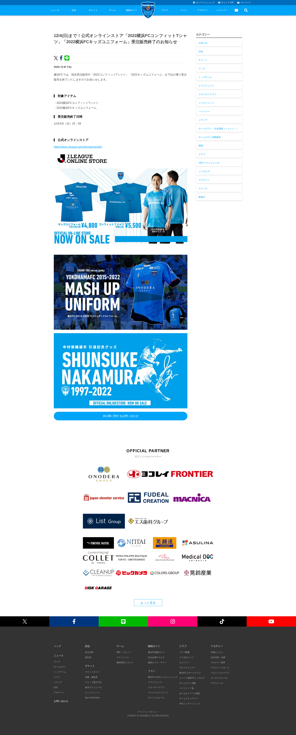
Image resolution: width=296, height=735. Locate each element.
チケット (93, 10)
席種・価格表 (91, 677)
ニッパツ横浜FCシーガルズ (192, 678)
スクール (203, 188)
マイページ (246, 2)
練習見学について (125, 662)
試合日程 (89, 652)
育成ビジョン (217, 652)
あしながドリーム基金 (189, 693)
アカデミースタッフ (220, 667)
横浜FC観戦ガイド (156, 652)
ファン (183, 10)
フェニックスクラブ (220, 673)
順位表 (88, 657)
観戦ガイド (131, 10)
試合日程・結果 (218, 657)
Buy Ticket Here (92, 697)
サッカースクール (219, 678)
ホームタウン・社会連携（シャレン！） (219, 128)
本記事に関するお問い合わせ (120, 416)
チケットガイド (92, 672)
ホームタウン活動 (187, 683)
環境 (201, 145)
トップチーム (205, 77)
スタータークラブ (207, 94)
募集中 (202, 197)
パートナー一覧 (186, 688)
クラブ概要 (184, 652)
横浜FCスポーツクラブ (190, 673)
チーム (112, 10)
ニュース (54, 10)
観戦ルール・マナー (157, 662)
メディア (203, 120)
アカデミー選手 (218, 662)
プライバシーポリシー (148, 712)
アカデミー (202, 10)
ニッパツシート (92, 692)
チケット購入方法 (93, 682)
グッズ (202, 68)
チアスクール (217, 683)
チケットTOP (227, 2)
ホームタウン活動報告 (210, 137)
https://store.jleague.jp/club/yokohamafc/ (78, 146)
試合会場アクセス (156, 657)
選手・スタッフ (124, 652)
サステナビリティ (187, 667)
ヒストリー (184, 662)
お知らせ (203, 43)
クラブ (164, 10)
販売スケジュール (93, 687)
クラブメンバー (206, 85)
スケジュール (123, 657)
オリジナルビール (156, 697)
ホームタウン (60, 667)
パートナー (222, 10)
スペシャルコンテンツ (158, 692)
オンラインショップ (205, 2)
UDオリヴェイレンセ (209, 163)
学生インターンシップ (189, 703)
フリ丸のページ (186, 657)
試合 (74, 10)
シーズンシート (206, 103)
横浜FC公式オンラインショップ (162, 677)
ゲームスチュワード (188, 698)
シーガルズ (204, 171)
